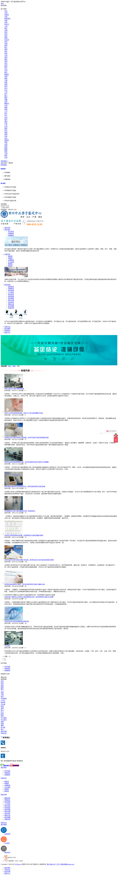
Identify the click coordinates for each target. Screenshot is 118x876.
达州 (5, 126)
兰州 (5, 157)
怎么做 (3, 704)
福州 (5, 78)
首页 (2, 163)
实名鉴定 (11, 302)
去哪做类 (11, 260)
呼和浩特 (7, 18)
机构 (2, 714)
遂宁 (5, 113)
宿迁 (5, 51)
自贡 (5, 101)
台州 (5, 70)
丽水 (5, 72)
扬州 (5, 45)
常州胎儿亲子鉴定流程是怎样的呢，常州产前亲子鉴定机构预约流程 (26, 437)
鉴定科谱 (7, 284)
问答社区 (7, 254)
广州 (5, 92)
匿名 (2, 689)
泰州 (5, 49)
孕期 (2, 708)
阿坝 (5, 134)
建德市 (6, 74)
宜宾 (5, 123)
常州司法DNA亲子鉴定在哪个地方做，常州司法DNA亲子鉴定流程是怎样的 (29, 560)
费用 (2, 725)
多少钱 (3, 727)
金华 (5, 65)
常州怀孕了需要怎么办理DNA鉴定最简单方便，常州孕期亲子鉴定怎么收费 (28, 597)
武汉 (5, 88)
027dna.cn (18, 864)
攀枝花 (6, 103)
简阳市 (6, 140)
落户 (2, 696)
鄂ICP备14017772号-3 (54, 864)
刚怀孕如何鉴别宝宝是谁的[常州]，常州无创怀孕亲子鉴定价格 (24, 486)
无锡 (5, 30)
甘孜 (5, 136)
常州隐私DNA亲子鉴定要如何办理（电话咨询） (20, 511)
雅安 (5, 128)
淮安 (5, 41)
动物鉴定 (11, 235)
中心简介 (7, 646)
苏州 (5, 36)
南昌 (5, 82)
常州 (2, 3)
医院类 (10, 266)
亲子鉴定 (11, 231)
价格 (2, 723)
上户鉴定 (11, 292)
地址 (2, 685)
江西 (5, 80)
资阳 (5, 132)
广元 (5, 111)
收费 (2, 721)
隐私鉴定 (11, 286)
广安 (5, 125)
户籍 (2, 694)
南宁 (5, 94)
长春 (5, 22)
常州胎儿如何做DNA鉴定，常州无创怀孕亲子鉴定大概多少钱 (24, 584)
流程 (2, 692)
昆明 (5, 146)
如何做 (3, 702)
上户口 (3, 700)
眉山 (5, 121)
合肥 (5, 76)
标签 (14, 366)
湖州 (5, 61)
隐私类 (10, 256)
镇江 (5, 47)
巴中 (5, 130)
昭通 (5, 150)
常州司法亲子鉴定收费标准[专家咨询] (16, 621)
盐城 (5, 43)
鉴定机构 (11, 290)
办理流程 (4, 698)
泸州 (5, 105)
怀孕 (2, 706)
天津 (5, 13)
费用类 (10, 264)
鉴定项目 (7, 229)
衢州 (5, 67)
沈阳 (5, 20)
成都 (5, 99)
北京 (5, 11)
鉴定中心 (7, 332)
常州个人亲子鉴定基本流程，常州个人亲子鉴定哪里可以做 (23, 413)
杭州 (5, 53)
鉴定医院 (11, 296)
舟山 (5, 69)
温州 (5, 57)
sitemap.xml (70, 864)
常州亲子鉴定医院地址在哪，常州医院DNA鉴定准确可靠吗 (23, 535)
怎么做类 (11, 262)
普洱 (5, 152)
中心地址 (4, 719)
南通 (5, 38)
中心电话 (4, 718)
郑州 (5, 86)
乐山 (5, 117)
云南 (5, 144)
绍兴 (5, 63)
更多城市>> (4, 161)
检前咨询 (3, 168)
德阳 (5, 107)
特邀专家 (11, 308)
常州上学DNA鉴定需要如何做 (14, 388)
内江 (5, 115)
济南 (5, 84)
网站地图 (64, 864)
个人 (2, 691)
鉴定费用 (11, 298)
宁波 (5, 55)
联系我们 (7, 330)
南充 (5, 119)
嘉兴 (5, 59)
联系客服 (4, 165)
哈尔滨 (6, 24)
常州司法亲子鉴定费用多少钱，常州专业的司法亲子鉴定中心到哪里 (26, 462)
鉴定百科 (11, 294)
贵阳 (5, 142)
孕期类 (10, 258)
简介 (2, 729)
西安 (5, 155)
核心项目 (3, 183)
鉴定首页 (7, 227)
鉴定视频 (11, 306)
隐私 (2, 687)
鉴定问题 (11, 300)
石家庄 (6, 14)
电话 (2, 683)
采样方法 (7, 326)
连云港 (6, 40)
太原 (5, 16)
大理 (5, 154)
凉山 (5, 138)
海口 (5, 96)
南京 (5, 28)
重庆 (5, 97)
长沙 (5, 90)
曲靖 (5, 148)
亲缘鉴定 (11, 233)
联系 (2, 716)
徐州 (5, 32)
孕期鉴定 (11, 288)
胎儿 (2, 710)
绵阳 (5, 109)
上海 (5, 26)
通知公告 (11, 304)
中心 (2, 712)
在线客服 (4, 204)
